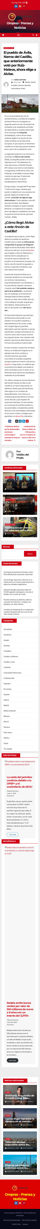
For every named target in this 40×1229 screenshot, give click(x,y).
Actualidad (8, 629)
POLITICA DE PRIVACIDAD (11, 1220)
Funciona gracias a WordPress (13, 1213)
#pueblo (27, 85)
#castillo (14, 85)
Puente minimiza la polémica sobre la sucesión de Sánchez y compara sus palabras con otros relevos (18, 602)
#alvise (27, 82)
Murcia (6, 722)
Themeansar (20, 1215)
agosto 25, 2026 (13, 1148)
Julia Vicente (28, 1101)
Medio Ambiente (10, 711)
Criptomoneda (9, 678)
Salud (6, 743)
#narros (21, 85)
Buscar (6, 547)
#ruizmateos (15, 88)
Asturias (7, 646)
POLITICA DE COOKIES (29, 1220)
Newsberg (31, 1213)
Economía (7, 689)
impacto (8, 364)
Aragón (6, 640)
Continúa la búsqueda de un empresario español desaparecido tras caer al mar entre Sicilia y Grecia (19, 612)
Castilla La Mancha (11, 656)
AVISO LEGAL (16, 1224)
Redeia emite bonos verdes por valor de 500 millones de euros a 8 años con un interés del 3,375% (20, 1009)
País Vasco (8, 732)
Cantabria (7, 651)
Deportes (7, 684)
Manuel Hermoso (12, 791)
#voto (23, 88)
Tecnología (8, 749)
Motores (7, 716)
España (6, 694)
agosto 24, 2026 (13, 1171)
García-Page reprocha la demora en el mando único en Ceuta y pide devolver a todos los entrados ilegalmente (19, 582)
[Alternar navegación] (18, 35)
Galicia (6, 700)
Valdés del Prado (20, 80)
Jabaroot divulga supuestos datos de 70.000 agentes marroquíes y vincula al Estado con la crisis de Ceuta (18, 592)
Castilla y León (8, 48)
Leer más (12, 834)
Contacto (25, 1224)
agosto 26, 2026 (13, 1101)
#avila (33, 82)
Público (6, 738)
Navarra (7, 727)
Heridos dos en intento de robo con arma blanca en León (20, 530)
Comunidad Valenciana (12, 673)
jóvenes (31, 250)
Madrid (6, 705)
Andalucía (7, 635)
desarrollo (19, 416)
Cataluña (7, 667)
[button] (33, 35)
